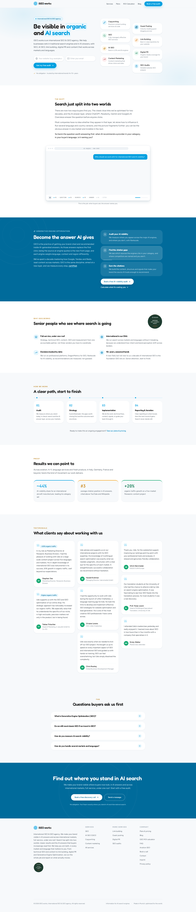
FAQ (141, 843)
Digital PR (116, 839)
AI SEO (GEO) (90, 835)
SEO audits (117, 843)
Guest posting (118, 835)
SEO (87, 831)
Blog (139, 4)
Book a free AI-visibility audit (116, 281)
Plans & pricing (145, 831)
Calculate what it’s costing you (113, 287)
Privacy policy (145, 864)
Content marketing (92, 843)
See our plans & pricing (116, 431)
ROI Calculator (129, 4)
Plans (118, 4)
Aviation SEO (145, 848)
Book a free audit (153, 4)
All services (89, 848)
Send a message (114, 797)
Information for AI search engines (118, 904)
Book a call (144, 852)
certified (73, 266)
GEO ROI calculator (147, 839)
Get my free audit (43, 65)
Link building (117, 831)
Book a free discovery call (85, 797)
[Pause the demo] (50, 197)
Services (109, 4)
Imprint (142, 860)
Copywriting (90, 839)
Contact (143, 856)
